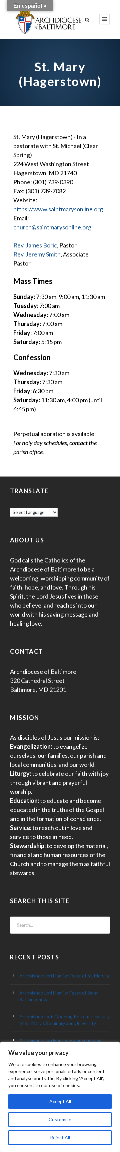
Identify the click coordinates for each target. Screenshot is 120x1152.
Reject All (60, 1137)
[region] (60, 1097)
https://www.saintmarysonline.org (58, 209)
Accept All (60, 1101)
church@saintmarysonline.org (52, 227)
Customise (60, 1119)
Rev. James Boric (35, 245)
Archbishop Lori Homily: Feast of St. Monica (64, 975)
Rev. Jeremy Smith (37, 254)
